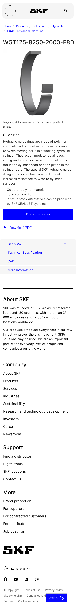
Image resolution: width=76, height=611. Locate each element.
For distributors (15, 524)
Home (7, 26)
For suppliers (13, 509)
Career (8, 426)
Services (10, 389)
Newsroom (12, 434)
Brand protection (17, 501)
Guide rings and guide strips (25, 30)
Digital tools (13, 464)
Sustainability (14, 404)
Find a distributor (38, 214)
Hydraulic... (59, 26)
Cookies (8, 601)
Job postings (14, 531)
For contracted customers (24, 516)
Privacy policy (54, 590)
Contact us (12, 479)
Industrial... (40, 26)
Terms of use (32, 590)
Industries (11, 396)
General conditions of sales (44, 595)
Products (22, 26)
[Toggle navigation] (10, 11)
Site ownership (12, 595)
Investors (11, 419)
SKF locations (14, 471)
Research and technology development (35, 411)
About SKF (12, 373)
